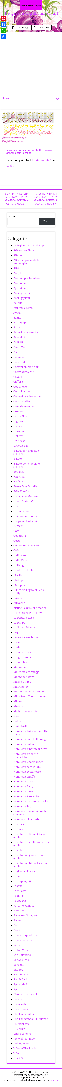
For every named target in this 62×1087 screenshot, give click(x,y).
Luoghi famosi (22, 657)
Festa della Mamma (25, 496)
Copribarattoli (22, 401)
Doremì (18, 436)
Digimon (18, 421)
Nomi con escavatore (27, 766)
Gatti (16, 530)
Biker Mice (20, 347)
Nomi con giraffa (24, 776)
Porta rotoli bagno (25, 915)
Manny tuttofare (23, 676)
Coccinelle (20, 386)
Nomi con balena (24, 744)
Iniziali (17, 598)
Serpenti (18, 964)
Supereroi (19, 999)
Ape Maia (19, 288)
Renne (17, 945)
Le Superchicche (24, 627)
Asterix (17, 303)
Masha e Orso (22, 681)
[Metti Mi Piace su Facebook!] (41, 29)
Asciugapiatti (21, 298)
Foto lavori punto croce (28, 516)
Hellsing (18, 565)
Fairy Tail (19, 476)
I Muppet (19, 580)
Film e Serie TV (23, 501)
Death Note (20, 416)
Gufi (16, 550)
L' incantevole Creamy (27, 612)
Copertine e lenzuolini (27, 396)
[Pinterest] (4, 18)
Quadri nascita (22, 940)
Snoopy (18, 969)
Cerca (11, 216)
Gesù (16, 540)
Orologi (18, 829)
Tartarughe (20, 1004)
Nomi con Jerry (23, 786)
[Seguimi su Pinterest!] (21, 29)
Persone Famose (23, 905)
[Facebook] (4, 24)
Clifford (18, 381)
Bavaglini (19, 337)
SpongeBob (20, 984)
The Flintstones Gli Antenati (30, 1019)
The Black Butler (23, 1014)
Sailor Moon (21, 950)
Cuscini (18, 411)
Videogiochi (21, 1043)
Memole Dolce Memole (28, 691)
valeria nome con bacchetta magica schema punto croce (16, 199)
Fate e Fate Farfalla (25, 486)
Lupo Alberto (21, 662)
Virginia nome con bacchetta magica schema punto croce (45, 199)
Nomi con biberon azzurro (30, 749)
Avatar (17, 312)
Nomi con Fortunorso (27, 771)
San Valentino (22, 955)
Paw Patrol (20, 890)
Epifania (18, 471)
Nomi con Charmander (28, 762)
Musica (18, 706)
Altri (16, 268)
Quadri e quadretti (25, 935)
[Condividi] (4, 36)
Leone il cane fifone (26, 637)
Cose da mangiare (24, 406)
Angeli (17, 273)
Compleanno (21, 391)
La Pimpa (19, 622)
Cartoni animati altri (26, 367)
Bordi (16, 352)
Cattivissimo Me (23, 371)
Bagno (17, 317)
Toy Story (19, 1028)
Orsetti (17, 850)
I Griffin (18, 575)
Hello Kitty (20, 560)
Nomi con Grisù (23, 781)
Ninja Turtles (21, 726)
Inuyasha (19, 603)
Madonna (19, 667)
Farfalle (18, 481)
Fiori (16, 506)
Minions (18, 701)
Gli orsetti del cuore (26, 545)
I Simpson (19, 585)
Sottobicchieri (22, 974)
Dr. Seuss (19, 440)
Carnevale (19, 362)
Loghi (16, 647)
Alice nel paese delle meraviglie (26, 262)
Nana (16, 716)
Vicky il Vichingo (24, 1038)
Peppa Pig (19, 900)
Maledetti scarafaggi (26, 672)
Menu (7, 98)
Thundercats (21, 1023)
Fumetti (18, 526)
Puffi (16, 925)
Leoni (16, 642)
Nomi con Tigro (23, 806)
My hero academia (25, 711)
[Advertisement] (31, 63)
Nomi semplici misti (26, 819)
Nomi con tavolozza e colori (31, 801)
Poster (17, 920)
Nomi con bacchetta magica (31, 739)
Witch (17, 1053)
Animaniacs (20, 283)
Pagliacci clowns (24, 871)
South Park (20, 979)
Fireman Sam (22, 511)
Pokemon (19, 910)
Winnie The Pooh (24, 1048)
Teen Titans (20, 1009)
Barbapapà (20, 322)
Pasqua (18, 886)
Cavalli (17, 376)
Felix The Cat (21, 491)
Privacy (54, 1080)
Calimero (19, 357)
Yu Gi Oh (19, 1058)
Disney (17, 426)
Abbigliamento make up (28, 245)
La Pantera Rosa (23, 617)
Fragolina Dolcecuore (27, 521)
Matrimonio (21, 686)
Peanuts (18, 895)
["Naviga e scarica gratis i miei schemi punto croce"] (31, 5)
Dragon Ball (20, 445)
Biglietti (18, 342)
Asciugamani (21, 293)
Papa (16, 876)
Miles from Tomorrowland (30, 696)
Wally (10, 165)
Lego (16, 632)
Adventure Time (23, 250)
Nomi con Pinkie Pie (26, 796)
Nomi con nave (23, 791)
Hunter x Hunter (24, 570)
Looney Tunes (22, 652)
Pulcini (17, 930)
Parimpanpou (22, 881)
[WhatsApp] (4, 30)
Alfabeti (18, 255)
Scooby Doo (21, 959)
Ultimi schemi (22, 1033)
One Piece (19, 824)
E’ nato (17, 458)
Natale (17, 721)
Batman (18, 327)
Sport (16, 989)
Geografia (19, 535)
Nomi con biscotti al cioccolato (26, 755)
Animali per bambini (26, 278)
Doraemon (20, 431)
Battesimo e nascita (25, 332)
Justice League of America (30, 607)
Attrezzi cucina (23, 307)
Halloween (20, 555)
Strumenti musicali (25, 994)
